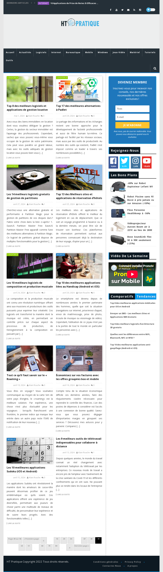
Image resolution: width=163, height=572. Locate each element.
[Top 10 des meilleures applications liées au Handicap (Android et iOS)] (79, 266)
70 (49, 546)
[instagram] (140, 10)
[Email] (128, 10)
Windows (103, 52)
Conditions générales (105, 562)
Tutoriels (150, 52)
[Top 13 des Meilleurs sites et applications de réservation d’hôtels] (79, 177)
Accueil (10, 52)
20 (64, 539)
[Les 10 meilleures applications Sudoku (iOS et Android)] (30, 450)
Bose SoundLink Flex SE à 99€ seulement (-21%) (139, 240)
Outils (9, 60)
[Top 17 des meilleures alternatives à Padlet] (79, 89)
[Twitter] (122, 10)
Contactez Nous (112, 566)
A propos (133, 566)
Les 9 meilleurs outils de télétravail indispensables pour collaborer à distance (78, 442)
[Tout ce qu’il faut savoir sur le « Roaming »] (30, 358)
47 (84, 539)
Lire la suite (14, 158)
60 (42, 546)
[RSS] (134, 10)
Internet (44, 3)
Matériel (135, 52)
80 (56, 546)
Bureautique (73, 52)
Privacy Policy (133, 562)
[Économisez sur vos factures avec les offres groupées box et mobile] (79, 358)
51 (29, 546)
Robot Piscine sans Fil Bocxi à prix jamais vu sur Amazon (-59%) (140, 200)
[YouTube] (117, 10)
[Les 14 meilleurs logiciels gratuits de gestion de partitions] (30, 177)
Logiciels (41, 52)
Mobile (89, 52)
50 (22, 546)
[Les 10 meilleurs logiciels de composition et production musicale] (30, 266)
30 (71, 539)
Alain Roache (34, 116)
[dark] (150, 10)
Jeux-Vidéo (119, 52)
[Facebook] (111, 10)
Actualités (25, 52)
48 (91, 539)
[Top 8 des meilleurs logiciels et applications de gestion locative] (30, 89)
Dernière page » (81, 546)
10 (57, 539)
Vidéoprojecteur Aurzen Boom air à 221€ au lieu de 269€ (139, 227)
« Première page (31, 539)
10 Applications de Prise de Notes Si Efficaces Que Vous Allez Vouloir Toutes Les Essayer (74, 3)
